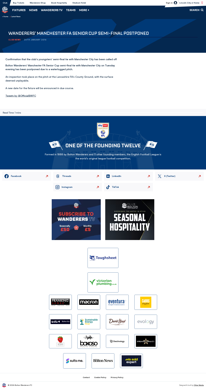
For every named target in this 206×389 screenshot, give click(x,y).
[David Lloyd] (117, 321)
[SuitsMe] (74, 361)
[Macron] (88, 302)
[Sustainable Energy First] (88, 321)
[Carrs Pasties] (145, 302)
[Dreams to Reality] (145, 341)
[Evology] (145, 322)
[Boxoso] (88, 341)
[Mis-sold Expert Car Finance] (131, 361)
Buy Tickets (18, 3)
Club (5, 3)
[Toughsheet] (103, 258)
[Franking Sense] (60, 302)
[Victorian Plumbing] (103, 282)
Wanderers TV (52, 10)
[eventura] (117, 302)
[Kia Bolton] (60, 321)
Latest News (16, 17)
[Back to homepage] (5, 10)
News (33, 10)
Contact (86, 377)
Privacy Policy (117, 377)
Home (6, 17)
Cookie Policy (100, 377)
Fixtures (19, 10)
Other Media (199, 385)
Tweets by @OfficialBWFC (20, 95)
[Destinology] (117, 341)
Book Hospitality (59, 3)
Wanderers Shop (38, 3)
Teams (71, 10)
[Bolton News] (103, 360)
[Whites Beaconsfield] (60, 341)
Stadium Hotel (79, 3)
